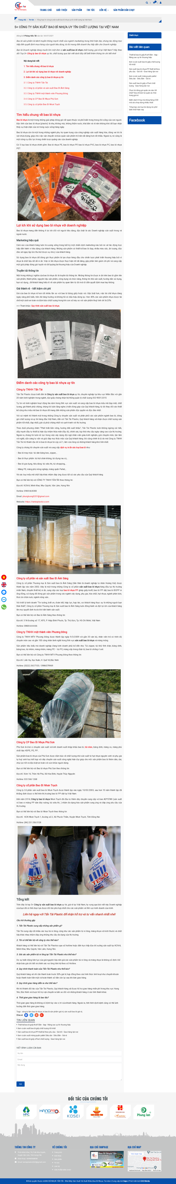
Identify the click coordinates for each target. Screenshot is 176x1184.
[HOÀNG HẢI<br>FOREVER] (120, 1111)
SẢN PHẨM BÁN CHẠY (124, 10)
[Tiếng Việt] (3, 577)
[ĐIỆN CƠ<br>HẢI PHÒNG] (143, 1111)
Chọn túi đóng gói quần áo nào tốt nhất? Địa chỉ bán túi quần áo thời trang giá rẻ (143, 92)
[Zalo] (3, 599)
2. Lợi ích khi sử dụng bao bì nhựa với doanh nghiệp (47, 71)
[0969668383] (4, 607)
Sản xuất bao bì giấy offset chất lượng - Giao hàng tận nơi (41, 1039)
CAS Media (145, 1181)
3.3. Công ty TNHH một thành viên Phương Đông (46, 93)
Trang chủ (46, 10)
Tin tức (91, 10)
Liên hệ (103, 10)
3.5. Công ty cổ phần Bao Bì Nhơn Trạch (42, 104)
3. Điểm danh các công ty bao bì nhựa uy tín (44, 77)
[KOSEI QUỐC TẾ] (73, 1111)
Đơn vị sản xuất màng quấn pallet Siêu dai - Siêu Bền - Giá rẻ (42, 1035)
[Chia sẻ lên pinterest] (37, 1015)
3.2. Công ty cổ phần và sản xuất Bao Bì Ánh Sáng (46, 88)
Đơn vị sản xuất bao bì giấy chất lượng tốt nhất (37, 1028)
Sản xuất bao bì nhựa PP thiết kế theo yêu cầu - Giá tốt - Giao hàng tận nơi (48, 1032)
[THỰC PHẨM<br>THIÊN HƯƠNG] (96, 1111)
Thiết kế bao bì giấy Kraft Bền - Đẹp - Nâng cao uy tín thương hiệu (44, 1025)
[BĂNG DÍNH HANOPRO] (49, 1111)
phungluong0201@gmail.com (36, 496)
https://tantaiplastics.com (37, 502)
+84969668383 (32, 1159)
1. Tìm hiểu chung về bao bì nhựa (39, 66)
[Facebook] (3, 592)
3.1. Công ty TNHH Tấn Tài (36, 82)
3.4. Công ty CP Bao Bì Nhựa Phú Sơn (41, 99)
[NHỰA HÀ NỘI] (26, 1111)
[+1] (42, 1015)
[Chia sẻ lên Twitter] (31, 1015)
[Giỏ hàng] (154, 2)
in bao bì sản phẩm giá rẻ (53, 1012)
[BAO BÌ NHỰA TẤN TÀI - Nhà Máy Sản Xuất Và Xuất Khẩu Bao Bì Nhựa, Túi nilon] (20, 6)
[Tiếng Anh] (3, 584)
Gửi (20, 1084)
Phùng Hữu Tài (30, 36)
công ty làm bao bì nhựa (32, 1012)
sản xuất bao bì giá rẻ (73, 1012)
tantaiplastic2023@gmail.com (34, 1162)
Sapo (125, 1181)
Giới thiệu (61, 10)
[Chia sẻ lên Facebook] (26, 1015)
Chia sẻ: (19, 1015)
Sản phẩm (77, 10)
